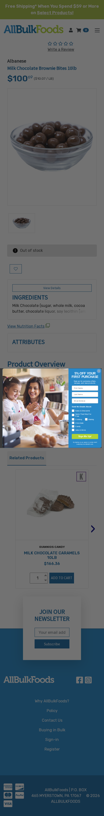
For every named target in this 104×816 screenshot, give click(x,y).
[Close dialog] (98, 370)
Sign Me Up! (85, 436)
